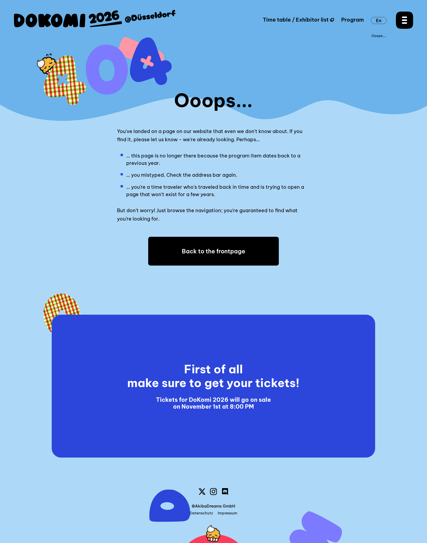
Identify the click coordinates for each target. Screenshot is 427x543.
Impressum (227, 513)
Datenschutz (201, 513)
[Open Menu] (404, 20)
